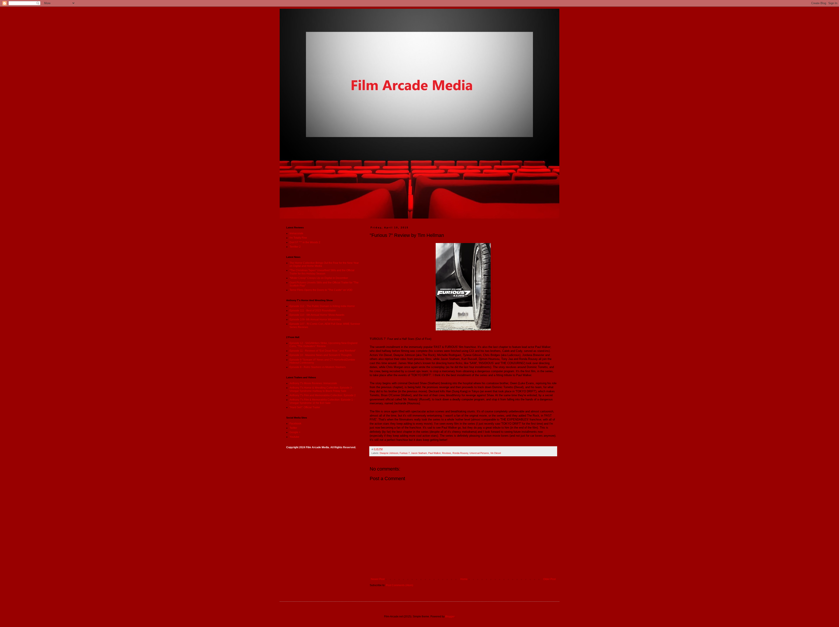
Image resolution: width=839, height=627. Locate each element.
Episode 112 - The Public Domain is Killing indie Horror (322, 306)
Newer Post (378, 579)
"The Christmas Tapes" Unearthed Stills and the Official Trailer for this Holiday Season (321, 272)
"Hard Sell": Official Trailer (304, 407)
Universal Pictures (479, 453)
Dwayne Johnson (389, 453)
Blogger (449, 616)
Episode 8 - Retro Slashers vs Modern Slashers (317, 367)
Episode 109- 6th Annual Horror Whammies (315, 319)
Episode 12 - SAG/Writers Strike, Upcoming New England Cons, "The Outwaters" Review (323, 345)
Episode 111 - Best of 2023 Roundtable (312, 310)
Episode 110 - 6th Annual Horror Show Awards (316, 314)
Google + (294, 432)
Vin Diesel (495, 453)
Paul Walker (434, 453)
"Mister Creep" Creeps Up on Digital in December (318, 278)
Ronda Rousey (460, 453)
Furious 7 (405, 453)
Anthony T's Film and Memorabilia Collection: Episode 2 (322, 395)
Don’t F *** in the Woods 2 (304, 242)
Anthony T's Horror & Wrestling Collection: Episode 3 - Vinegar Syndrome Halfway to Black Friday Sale (321, 389)
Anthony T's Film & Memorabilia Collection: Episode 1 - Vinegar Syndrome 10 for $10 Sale (321, 401)
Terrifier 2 (295, 246)
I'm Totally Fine (298, 237)
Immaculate (296, 233)
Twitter (293, 427)
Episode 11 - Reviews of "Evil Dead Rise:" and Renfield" (322, 350)
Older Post (549, 579)
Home (464, 579)
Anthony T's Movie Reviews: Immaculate (313, 383)
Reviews (446, 453)
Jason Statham (419, 453)
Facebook (295, 423)
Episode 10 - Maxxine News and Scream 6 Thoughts (320, 355)
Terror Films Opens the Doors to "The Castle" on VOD (320, 290)
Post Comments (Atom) (399, 585)
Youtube (294, 436)
